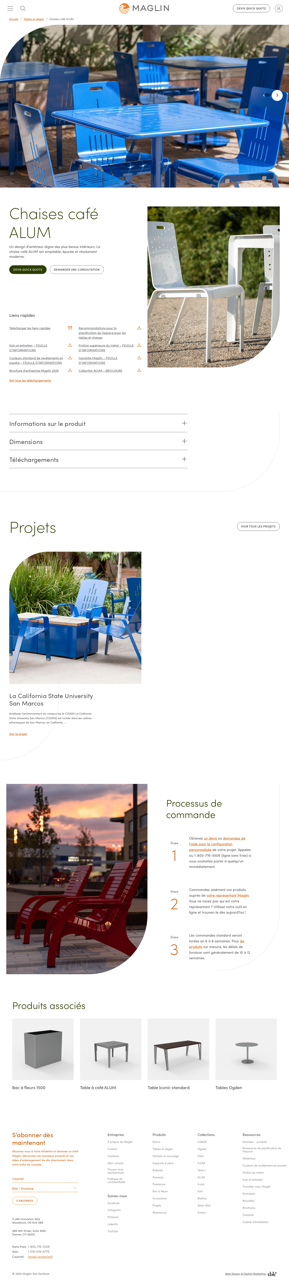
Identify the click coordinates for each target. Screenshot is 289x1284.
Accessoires (160, 1198)
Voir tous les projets (258, 526)
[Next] (277, 95)
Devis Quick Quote (251, 8)
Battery (202, 1198)
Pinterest (113, 1217)
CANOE (202, 1142)
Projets (157, 1205)
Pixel (200, 1156)
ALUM (201, 1177)
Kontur (202, 1212)
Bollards (158, 1170)
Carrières (113, 1156)
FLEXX (201, 1163)
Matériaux (249, 1158)
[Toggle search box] (23, 8)
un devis (210, 838)
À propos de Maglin (120, 1142)
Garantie (248, 1215)
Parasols (158, 1177)
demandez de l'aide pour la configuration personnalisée (217, 844)
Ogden (202, 1149)
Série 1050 (204, 1205)
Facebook (114, 1203)
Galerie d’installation (255, 1222)
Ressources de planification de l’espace (262, 1150)
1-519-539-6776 (38, 1251)
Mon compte (116, 1163)
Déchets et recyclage (166, 1156)
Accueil (13, 19)
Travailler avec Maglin (257, 1186)
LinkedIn (113, 1224)
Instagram (114, 1210)
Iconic (201, 1184)
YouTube (113, 1231)
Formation (249, 1193)
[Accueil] (144, 8)
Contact (112, 1149)
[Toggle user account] (279, 8)
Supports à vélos (163, 1163)
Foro (200, 1191)
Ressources (160, 1212)
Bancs (156, 1142)
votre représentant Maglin (227, 895)
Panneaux (159, 1184)
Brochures (249, 1208)
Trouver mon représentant (116, 1171)
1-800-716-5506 (39, 1246)
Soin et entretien (253, 1179)
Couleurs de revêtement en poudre (265, 1165)
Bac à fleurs (160, 1191)
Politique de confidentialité (116, 1180)
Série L (202, 1170)
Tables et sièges (34, 19)
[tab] (98, 423)
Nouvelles (249, 1201)
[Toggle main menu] (10, 8)
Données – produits (255, 1142)
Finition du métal (253, 1172)
